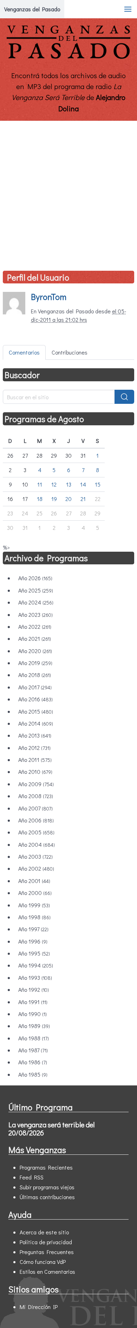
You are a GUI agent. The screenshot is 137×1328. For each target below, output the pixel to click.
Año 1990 (32, 1013)
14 (83, 484)
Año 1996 (32, 941)
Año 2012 (34, 747)
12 (54, 484)
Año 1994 (35, 965)
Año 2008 (35, 796)
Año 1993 (35, 977)
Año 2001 (34, 880)
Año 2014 (35, 723)
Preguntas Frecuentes (47, 1251)
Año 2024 (35, 602)
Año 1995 (34, 953)
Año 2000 (35, 892)
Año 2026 (35, 578)
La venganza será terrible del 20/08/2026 (51, 1128)
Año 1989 (34, 1025)
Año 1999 (34, 905)
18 (40, 498)
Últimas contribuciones (47, 1197)
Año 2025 (35, 590)
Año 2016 (35, 699)
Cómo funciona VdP (43, 1261)
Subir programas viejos (47, 1187)
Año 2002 (36, 868)
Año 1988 (33, 1038)
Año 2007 (35, 808)
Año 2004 (36, 844)
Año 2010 (35, 771)
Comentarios (24, 352)
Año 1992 (33, 989)
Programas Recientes (46, 1167)
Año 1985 (32, 1074)
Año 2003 (35, 856)
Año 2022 (34, 626)
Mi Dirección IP (39, 1306)
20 (68, 498)
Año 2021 (34, 638)
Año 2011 (35, 759)
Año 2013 (34, 735)
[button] (128, 9)
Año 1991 (32, 1002)
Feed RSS (32, 1177)
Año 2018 (34, 674)
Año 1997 (33, 929)
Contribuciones (69, 352)
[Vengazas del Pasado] (68, 57)
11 (39, 484)
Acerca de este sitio (44, 1232)
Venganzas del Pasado (32, 9)
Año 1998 (34, 917)
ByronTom (48, 296)
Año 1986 (32, 1062)
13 (68, 484)
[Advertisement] (68, 193)
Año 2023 (35, 614)
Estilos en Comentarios (47, 1271)
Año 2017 (35, 687)
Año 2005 (36, 832)
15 (97, 484)
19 (54, 498)
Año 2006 (36, 820)
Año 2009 (36, 784)
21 (83, 498)
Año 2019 (35, 662)
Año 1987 (33, 1050)
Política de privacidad (46, 1242)
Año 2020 (35, 650)
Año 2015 (35, 711)
